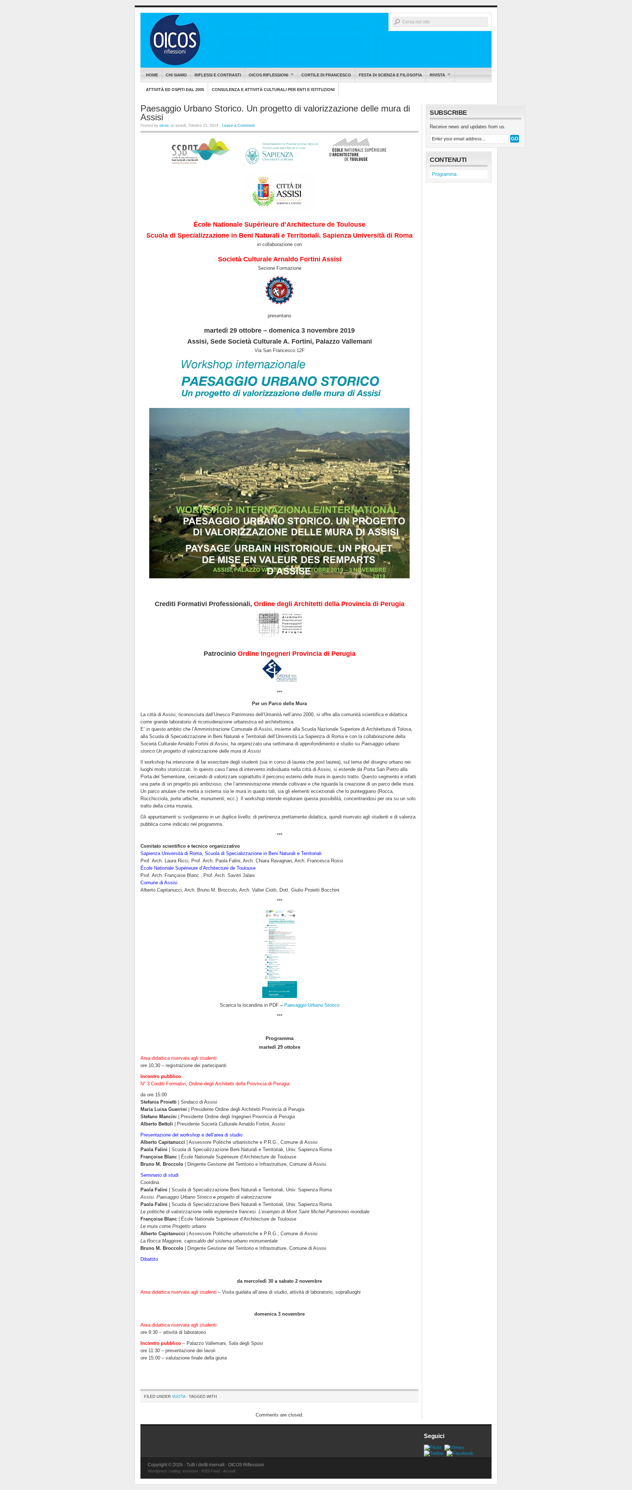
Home (152, 75)
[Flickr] (432, 1447)
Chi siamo (176, 75)
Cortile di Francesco (326, 75)
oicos (164, 125)
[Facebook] (460, 1453)
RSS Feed (211, 1471)
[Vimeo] (454, 1447)
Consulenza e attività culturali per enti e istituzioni (273, 89)
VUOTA (178, 1396)
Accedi (229, 1471)
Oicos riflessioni (266, 74)
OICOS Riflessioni (316, 40)
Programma (444, 174)
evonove (190, 1471)
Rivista (435, 74)
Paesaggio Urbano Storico (311, 1005)
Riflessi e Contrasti (218, 75)
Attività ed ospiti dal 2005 (175, 89)
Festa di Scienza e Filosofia (390, 75)
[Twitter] (434, 1453)
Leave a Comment (238, 125)
